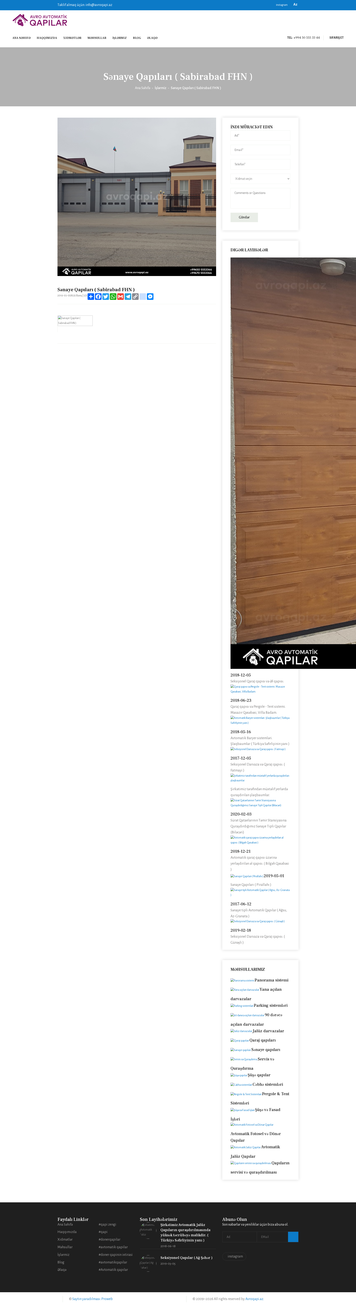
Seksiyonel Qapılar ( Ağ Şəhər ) (186, 1257)
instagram (282, 4)
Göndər (244, 217)
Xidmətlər (72, 38)
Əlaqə (152, 38)
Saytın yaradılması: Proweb (92, 1299)
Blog (137, 38)
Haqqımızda (47, 38)
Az (296, 4)
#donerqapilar (109, 1239)
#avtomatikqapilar (113, 1262)
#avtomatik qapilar (113, 1247)
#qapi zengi (107, 1224)
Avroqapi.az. (254, 1299)
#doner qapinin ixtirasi (116, 1255)
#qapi (103, 1232)
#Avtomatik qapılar (113, 1270)
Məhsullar (97, 38)
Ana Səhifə (21, 38)
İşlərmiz (119, 38)
